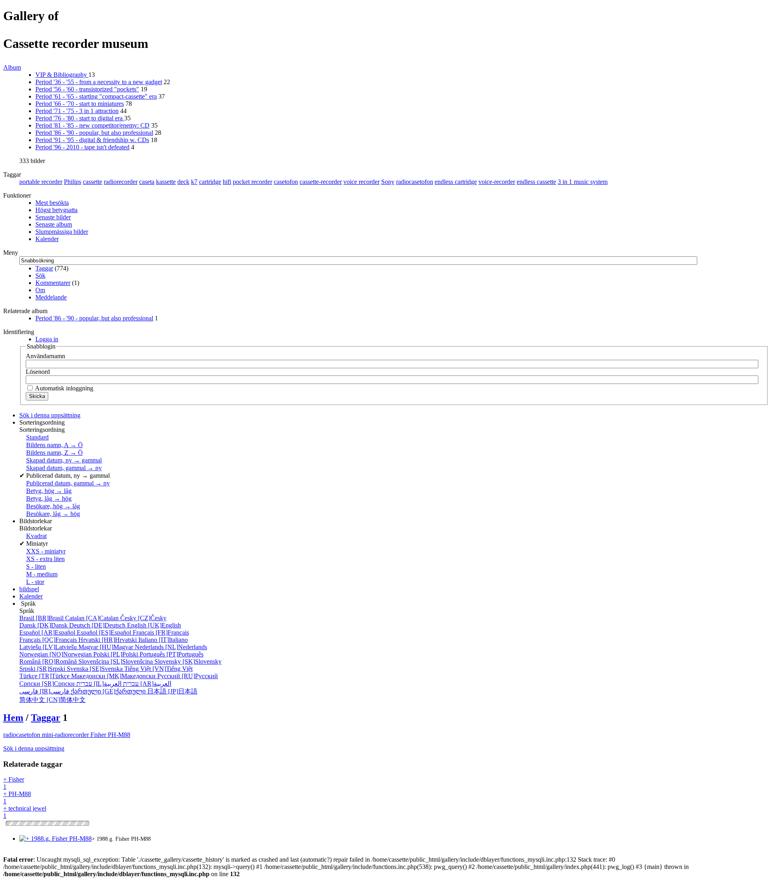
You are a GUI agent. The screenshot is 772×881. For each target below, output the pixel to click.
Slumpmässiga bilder (61, 231)
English (154, 625)
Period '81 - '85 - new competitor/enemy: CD (92, 125)
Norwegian (56, 654)
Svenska (95, 668)
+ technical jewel (24, 812)
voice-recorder (496, 181)
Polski (116, 654)
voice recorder (361, 181)
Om (40, 290)
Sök (40, 275)
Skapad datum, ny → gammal (64, 460)
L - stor (35, 581)
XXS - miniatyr (46, 551)
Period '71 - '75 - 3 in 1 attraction (77, 110)
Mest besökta (52, 202)
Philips (72, 181)
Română (48, 661)
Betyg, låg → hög (49, 498)
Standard (37, 437)
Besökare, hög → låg (53, 506)
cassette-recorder (321, 181)
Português (171, 654)
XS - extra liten (45, 558)
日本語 (172, 691)
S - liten (36, 566)
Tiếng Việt (158, 668)
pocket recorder (252, 181)
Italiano (163, 639)
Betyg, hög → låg (49, 490)
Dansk (44, 625)
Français (161, 632)
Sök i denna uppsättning (33, 748)
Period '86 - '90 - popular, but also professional (94, 132)
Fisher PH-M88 (110, 734)
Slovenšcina (116, 661)
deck (183, 181)
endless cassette (536, 181)
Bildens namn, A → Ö (54, 445)
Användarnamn (45, 356)
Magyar (106, 647)
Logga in (46, 339)
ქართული (109, 691)
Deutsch (98, 625)
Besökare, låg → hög (53, 513)
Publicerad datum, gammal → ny (68, 483)
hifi (227, 181)
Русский (187, 676)
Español (48, 632)
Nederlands (171, 647)
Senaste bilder (53, 217)
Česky (143, 618)
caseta (146, 181)
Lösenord (38, 371)
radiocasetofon (414, 181)
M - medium (41, 574)
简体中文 (52, 699)
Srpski (43, 668)
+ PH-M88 (17, 797)
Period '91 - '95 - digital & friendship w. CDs (92, 139)
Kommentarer (52, 282)
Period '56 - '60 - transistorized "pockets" (87, 89)
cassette (92, 181)
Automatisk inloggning (63, 388)
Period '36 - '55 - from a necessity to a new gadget (98, 81)
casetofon (286, 181)
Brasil (42, 618)
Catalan (92, 618)
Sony (387, 181)
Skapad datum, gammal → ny (64, 467)
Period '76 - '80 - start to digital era (79, 118)
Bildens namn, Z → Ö (54, 452)
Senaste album (53, 224)
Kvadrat (36, 535)
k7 (194, 181)
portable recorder (40, 181)
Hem (13, 717)
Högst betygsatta (56, 209)
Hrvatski (108, 639)
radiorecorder (121, 181)
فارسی (45, 691)
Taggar (44, 268)
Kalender (47, 238)
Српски (47, 683)
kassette (166, 181)
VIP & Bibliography (61, 74)
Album (12, 67)
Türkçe (45, 676)
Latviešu (48, 647)
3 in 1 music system (583, 181)
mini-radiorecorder (66, 734)
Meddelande (51, 297)
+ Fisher (13, 783)
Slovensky (188, 661)
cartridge (210, 181)
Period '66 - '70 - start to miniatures (79, 103)
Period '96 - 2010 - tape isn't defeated (82, 147)
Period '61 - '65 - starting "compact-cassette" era (96, 96)
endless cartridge (456, 181)
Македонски (114, 676)
